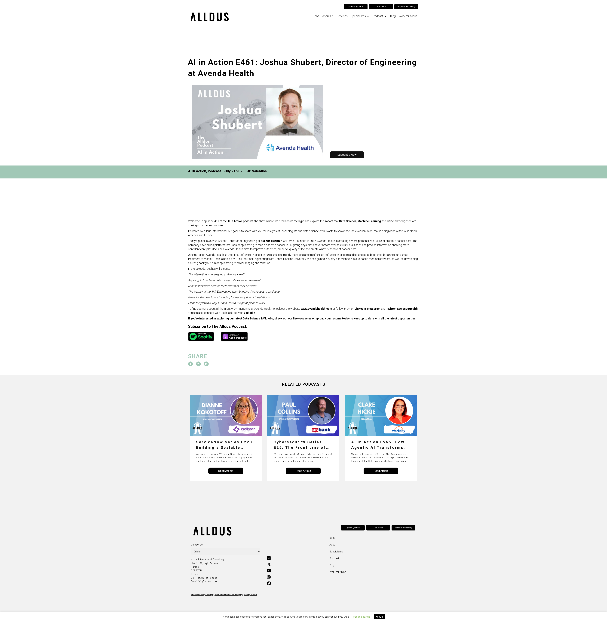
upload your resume (328, 318)
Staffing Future (250, 595)
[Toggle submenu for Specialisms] (368, 16)
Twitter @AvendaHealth (402, 308)
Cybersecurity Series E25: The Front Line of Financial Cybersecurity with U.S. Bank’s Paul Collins (301, 445)
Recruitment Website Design (228, 595)
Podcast (214, 171)
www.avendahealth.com (316, 308)
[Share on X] (198, 364)
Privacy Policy (197, 595)
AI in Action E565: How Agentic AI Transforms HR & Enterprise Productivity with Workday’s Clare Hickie (378, 445)
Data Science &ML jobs (258, 318)
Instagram (373, 308)
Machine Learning (369, 221)
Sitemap (209, 595)
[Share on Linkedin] (206, 364)
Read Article (225, 470)
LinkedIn (360, 308)
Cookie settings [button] (361, 616)
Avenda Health (270, 240)
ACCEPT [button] (379, 617)
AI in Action (197, 171)
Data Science (347, 221)
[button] (347, 154)
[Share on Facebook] (190, 364)
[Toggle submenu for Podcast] (385, 16)
